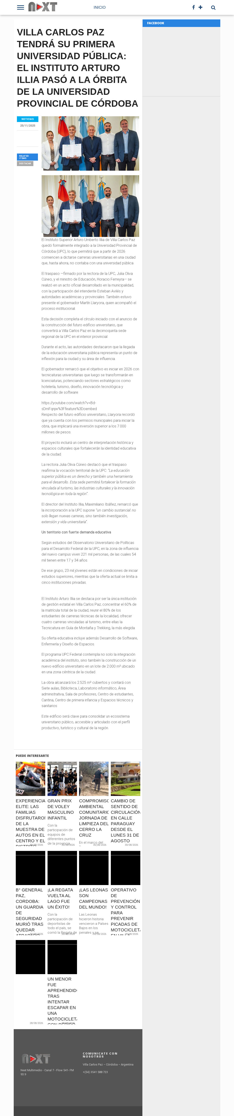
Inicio (100, 7)
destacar (25, 163)
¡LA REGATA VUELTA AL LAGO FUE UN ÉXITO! (60, 898)
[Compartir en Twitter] (30, 788)
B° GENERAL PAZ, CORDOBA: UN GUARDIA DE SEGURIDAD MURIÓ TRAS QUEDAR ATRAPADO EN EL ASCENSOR (29, 918)
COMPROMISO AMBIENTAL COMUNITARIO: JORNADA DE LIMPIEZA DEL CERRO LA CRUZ (94, 818)
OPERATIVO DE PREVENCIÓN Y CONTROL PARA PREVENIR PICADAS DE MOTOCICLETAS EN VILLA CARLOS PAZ (125, 916)
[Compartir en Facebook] (21, 788)
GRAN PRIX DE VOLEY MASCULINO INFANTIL (61, 809)
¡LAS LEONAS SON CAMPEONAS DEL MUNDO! (93, 898)
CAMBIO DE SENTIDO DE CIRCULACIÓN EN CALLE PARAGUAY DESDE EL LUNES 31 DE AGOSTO (125, 820)
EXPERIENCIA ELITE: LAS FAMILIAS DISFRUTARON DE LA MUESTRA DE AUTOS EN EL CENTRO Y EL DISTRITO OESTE (30, 826)
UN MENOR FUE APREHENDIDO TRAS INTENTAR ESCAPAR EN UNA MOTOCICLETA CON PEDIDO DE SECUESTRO (62, 1008)
